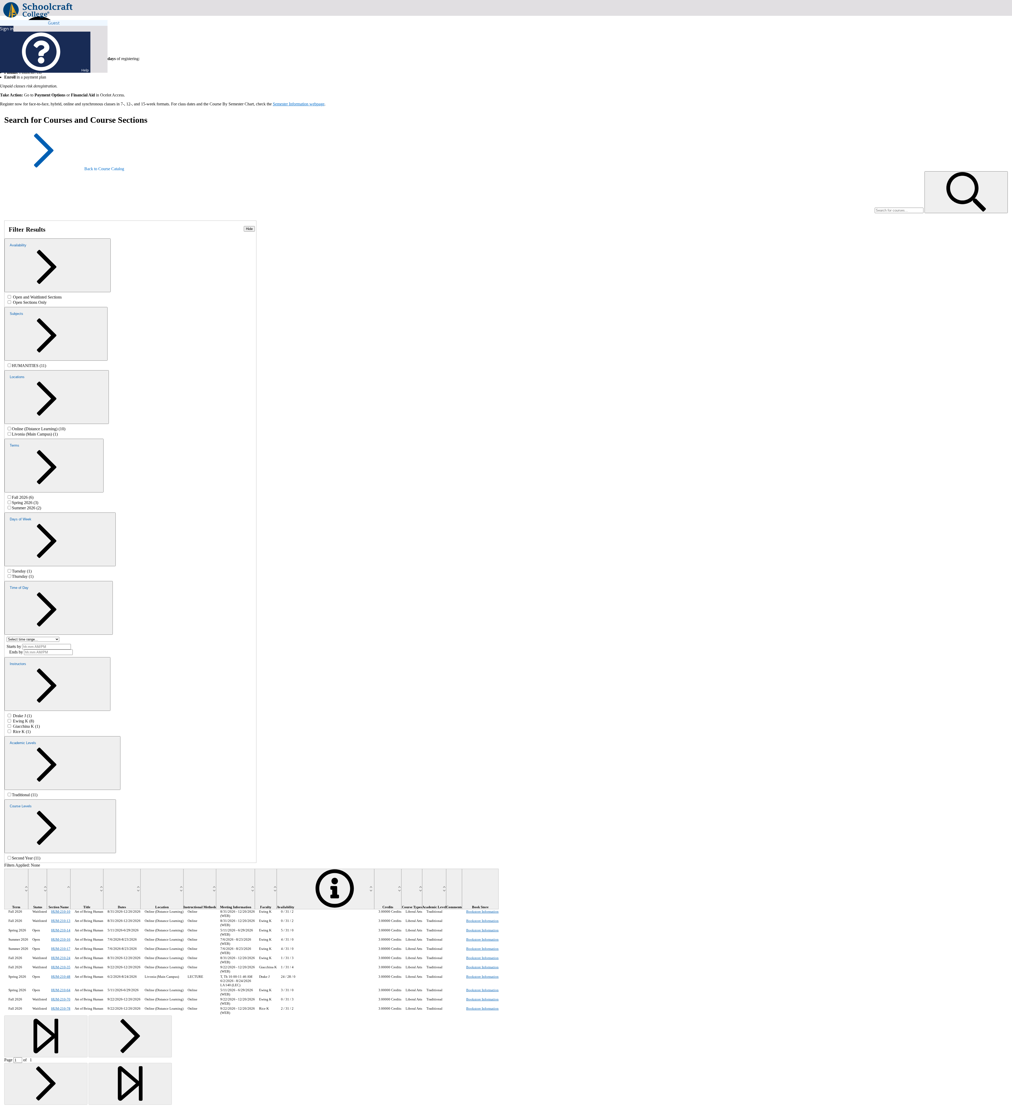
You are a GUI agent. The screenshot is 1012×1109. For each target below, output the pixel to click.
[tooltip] (334, 907)
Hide (249, 229)
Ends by (16, 652)
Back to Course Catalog (104, 169)
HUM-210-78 (60, 1008)
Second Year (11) (26, 858)
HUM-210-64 (60, 990)
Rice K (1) (22, 731)
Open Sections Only (30, 302)
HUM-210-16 (60, 939)
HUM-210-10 (60, 911)
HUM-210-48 (60, 977)
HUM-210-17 (60, 949)
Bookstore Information (482, 911)
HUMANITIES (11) (29, 365)
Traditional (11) (24, 795)
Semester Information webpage (298, 104)
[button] (966, 192)
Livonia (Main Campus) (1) (35, 434)
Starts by (14, 646)
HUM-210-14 (60, 930)
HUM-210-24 (60, 958)
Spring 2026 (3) (25, 502)
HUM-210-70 (60, 999)
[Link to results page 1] (45, 1036)
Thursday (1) (22, 576)
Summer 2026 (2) (26, 508)
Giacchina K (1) (26, 726)
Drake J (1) (22, 716)
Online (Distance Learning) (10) (38, 429)
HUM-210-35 (60, 967)
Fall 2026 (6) (22, 497)
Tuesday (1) (22, 571)
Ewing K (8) (23, 721)
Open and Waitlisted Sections (37, 297)
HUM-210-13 (60, 921)
